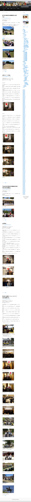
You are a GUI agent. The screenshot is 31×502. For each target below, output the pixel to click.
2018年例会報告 (25, 56)
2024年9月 (24, 108)
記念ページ (14, 8)
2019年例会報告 (25, 57)
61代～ (24, 36)
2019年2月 (24, 159)
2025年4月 (24, 102)
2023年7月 (24, 118)
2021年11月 (24, 133)
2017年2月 (24, 178)
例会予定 (25, 62)
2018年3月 (24, 168)
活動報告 (8, 8)
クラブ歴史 (13, 6)
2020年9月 (24, 144)
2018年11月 (24, 161)
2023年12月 (24, 114)
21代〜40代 (25, 35)
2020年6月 (24, 146)
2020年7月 (24, 145)
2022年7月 (24, 128)
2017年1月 (24, 179)
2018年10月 (24, 162)
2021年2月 (24, 140)
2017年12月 (24, 170)
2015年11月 (24, 190)
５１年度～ (25, 32)
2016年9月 (24, 182)
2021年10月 (24, 134)
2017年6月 (24, 175)
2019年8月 (24, 154)
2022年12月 (24, 124)
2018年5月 (24, 166)
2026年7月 (24, 90)
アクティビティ (4, 8)
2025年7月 (24, 100)
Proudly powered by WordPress (15, 499)
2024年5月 (24, 111)
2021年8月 (24, 135)
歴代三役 (17, 6)
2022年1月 (24, 132)
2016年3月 (24, 187)
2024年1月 (24, 113)
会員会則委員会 (26, 76)
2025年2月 (24, 104)
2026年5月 (24, 92)
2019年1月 (24, 160)
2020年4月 (24, 148)
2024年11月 (24, 106)
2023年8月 (24, 117)
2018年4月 (24, 167)
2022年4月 (24, 130)
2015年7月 (24, 193)
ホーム (3, 6)
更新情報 (26, 72)
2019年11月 (24, 152)
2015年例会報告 (25, 54)
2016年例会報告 (25, 55)
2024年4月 (24, 112)
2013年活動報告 (25, 52)
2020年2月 (24, 149)
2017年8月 (24, 173)
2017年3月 (24, 177)
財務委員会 (26, 78)
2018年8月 (24, 164)
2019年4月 (24, 157)
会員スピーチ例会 (6, 75)
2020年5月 (24, 147)
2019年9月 (24, 153)
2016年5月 (24, 185)
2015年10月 (24, 191)
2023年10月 (24, 116)
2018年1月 (24, 169)
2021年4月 (24, 138)
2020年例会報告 (25, 58)
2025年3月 (24, 103)
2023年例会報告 (25, 60)
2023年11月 (24, 115)
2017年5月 (24, 176)
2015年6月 (24, 194)
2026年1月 (24, 95)
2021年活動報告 (25, 59)
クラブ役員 (25, 63)
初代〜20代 (25, 34)
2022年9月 (24, 126)
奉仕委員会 (26, 82)
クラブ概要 (9, 6)
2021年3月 (24, 139)
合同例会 (4, 223)
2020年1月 (24, 150)
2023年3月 (24, 121)
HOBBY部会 (25, 86)
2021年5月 (24, 137)
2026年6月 (24, 91)
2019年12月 (24, 151)
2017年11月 (24, 171)
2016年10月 (24, 181)
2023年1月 (24, 123)
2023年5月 (24, 120)
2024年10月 (24, 107)
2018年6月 (24, 165)
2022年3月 (24, 131)
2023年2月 (24, 122)
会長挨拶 (6, 6)
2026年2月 (24, 94)
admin (10, 76)
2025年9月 (24, 98)
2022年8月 (24, 127)
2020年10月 (24, 143)
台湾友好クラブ (25, 66)
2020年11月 (24, 142)
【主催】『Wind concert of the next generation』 (26, 49)
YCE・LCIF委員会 (27, 84)
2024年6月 (24, 110)
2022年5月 (24, 129)
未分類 (5, 71)
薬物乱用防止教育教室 (26, 46)
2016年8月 (24, 183)
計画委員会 (26, 79)
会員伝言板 (25, 85)
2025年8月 (24, 99)
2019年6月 (24, 156)
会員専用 (18, 8)
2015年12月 (24, 189)
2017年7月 (24, 174)
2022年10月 (24, 125)
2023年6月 (24, 119)
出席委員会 (26, 77)
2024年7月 (24, 109)
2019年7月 (24, 155)
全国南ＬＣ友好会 (26, 65)
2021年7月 (24, 136)
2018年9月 (24, 163)
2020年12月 (24, 141)
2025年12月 (24, 96)
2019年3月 (24, 158)
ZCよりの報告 (25, 69)
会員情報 (11, 8)
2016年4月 (24, 186)
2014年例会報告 (25, 53)
